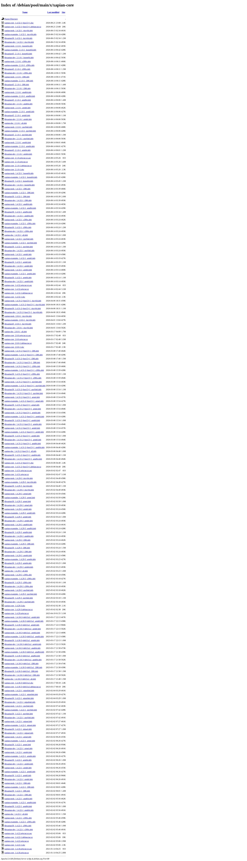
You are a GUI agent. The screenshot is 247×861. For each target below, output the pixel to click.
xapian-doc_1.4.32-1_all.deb (16, 235)
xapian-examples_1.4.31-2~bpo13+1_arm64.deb (24, 416)
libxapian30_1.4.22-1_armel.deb (18, 745)
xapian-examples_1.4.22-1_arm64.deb (20, 756)
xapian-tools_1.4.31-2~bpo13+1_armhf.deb (22, 428)
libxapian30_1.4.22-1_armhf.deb (18, 775)
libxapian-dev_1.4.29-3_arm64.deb (19, 567)
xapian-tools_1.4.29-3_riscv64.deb (19, 478)
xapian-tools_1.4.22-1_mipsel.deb (18, 721)
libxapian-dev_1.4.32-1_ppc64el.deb (19, 250)
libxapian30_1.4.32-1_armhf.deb (18, 262)
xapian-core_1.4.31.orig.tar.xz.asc (18, 470)
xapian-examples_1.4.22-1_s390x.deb (20, 822)
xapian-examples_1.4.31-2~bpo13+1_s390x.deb (24, 370)
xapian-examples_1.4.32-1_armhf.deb (20, 258)
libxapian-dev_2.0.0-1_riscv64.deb (19, 328)
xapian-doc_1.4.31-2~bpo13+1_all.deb (20, 451)
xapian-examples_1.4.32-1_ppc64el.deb (21, 243)
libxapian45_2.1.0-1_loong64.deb (18, 54)
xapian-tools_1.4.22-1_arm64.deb (18, 752)
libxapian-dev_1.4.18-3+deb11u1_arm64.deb (23, 644)
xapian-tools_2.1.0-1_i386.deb (17, 77)
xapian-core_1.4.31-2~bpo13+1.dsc (19, 463)
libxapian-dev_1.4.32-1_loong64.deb (20, 185)
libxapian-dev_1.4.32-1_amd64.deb (19, 216)
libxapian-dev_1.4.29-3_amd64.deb (19, 536)
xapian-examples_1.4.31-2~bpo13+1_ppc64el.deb (25, 386)
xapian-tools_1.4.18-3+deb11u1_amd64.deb (22, 648)
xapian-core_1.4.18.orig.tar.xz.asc (18, 849)
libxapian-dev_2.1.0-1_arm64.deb (18, 154)
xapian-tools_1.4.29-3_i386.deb (17, 540)
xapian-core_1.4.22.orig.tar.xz (17, 841)
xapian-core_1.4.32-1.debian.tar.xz (19, 293)
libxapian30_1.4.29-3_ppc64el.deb (19, 598)
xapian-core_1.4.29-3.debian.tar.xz (19, 609)
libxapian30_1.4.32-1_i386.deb (17, 196)
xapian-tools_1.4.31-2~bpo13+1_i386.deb (22, 351)
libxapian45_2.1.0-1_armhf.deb (17, 115)
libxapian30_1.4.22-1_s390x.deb (18, 826)
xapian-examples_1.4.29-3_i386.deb (19, 544)
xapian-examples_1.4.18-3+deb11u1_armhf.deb (24, 621)
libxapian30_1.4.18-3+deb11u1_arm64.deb (22, 640)
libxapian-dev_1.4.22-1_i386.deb (18, 795)
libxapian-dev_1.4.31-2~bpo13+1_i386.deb (22, 362)
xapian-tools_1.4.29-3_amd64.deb (18, 525)
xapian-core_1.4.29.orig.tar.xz (17, 613)
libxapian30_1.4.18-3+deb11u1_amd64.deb (22, 656)
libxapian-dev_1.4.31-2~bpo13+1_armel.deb (23, 409)
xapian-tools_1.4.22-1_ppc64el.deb (19, 706)
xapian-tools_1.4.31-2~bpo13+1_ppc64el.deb (23, 382)
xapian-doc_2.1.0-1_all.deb (16, 123)
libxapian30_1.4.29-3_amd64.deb (18, 532)
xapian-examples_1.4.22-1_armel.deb (20, 741)
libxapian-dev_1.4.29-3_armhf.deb (19, 521)
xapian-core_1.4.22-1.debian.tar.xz (19, 837)
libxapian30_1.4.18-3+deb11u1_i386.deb (21, 671)
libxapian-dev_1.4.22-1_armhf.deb (19, 779)
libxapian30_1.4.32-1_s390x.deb (18, 227)
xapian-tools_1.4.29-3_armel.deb (18, 494)
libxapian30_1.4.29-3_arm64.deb (18, 563)
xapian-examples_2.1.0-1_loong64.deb (20, 50)
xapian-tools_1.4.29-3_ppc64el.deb (19, 590)
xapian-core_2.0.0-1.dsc (14, 347)
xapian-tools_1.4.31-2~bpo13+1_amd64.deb (23, 443)
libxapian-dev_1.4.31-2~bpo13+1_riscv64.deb (23, 312)
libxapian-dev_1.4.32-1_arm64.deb (19, 281)
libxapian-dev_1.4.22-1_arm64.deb (19, 764)
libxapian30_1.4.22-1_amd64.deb (18, 806)
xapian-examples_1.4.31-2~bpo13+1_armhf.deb (24, 432)
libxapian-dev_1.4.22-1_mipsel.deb (19, 733)
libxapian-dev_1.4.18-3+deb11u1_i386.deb (22, 675)
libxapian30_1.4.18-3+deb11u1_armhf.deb (22, 625)
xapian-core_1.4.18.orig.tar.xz (17, 853)
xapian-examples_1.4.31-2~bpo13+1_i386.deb (24, 355)
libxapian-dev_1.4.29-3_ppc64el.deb (19, 602)
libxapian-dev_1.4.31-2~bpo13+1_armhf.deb (23, 440)
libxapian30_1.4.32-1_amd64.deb (18, 212)
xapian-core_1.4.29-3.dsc (15, 606)
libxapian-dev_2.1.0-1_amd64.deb (18, 104)
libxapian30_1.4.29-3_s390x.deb (18, 582)
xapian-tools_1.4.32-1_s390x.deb (18, 220)
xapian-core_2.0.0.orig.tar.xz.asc (18, 335)
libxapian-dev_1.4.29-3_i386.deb (18, 552)
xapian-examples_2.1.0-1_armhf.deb (19, 112)
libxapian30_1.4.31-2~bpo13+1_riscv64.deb (23, 308)
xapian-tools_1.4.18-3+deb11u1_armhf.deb (22, 617)
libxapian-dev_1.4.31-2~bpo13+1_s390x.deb (23, 378)
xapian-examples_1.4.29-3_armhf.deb (20, 513)
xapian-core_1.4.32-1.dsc (15, 297)
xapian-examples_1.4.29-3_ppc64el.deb (21, 594)
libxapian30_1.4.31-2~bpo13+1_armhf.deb (22, 436)
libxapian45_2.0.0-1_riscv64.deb (18, 324)
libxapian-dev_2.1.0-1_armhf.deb (18, 119)
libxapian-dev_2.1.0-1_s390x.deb (18, 73)
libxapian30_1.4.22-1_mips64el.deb (19, 698)
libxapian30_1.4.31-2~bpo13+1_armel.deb (22, 405)
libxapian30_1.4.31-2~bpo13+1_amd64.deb (22, 455)
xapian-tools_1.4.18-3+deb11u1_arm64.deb (22, 633)
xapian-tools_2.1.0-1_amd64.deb (18, 92)
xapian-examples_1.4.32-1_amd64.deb (20, 208)
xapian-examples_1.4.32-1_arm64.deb (20, 274)
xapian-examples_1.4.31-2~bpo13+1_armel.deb (24, 401)
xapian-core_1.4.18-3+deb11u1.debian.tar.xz (23, 687)
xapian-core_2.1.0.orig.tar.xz (16, 162)
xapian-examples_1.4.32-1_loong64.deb (21, 177)
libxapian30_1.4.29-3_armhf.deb (18, 517)
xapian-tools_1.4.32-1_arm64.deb (18, 270)
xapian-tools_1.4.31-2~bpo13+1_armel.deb (22, 397)
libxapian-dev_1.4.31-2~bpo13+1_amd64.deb (23, 459)
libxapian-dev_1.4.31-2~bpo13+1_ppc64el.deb (24, 393)
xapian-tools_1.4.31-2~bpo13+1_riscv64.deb (23, 301)
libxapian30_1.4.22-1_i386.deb (17, 791)
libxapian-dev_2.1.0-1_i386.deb (17, 88)
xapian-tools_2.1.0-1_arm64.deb (18, 142)
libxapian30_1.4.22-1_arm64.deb (18, 760)
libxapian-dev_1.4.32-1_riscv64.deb (19, 42)
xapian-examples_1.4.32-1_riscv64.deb (20, 34)
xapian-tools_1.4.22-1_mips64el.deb (19, 690)
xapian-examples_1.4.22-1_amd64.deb (20, 802)
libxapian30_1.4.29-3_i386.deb (17, 548)
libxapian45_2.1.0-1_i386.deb (17, 85)
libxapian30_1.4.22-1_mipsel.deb (18, 729)
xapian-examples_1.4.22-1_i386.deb (19, 787)
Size (63, 12)
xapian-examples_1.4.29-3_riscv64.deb (20, 482)
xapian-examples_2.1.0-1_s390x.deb (19, 65)
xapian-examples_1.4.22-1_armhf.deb (20, 772)
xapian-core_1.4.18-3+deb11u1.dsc (19, 683)
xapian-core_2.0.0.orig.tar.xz (16, 339)
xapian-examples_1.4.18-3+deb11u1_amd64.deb (24, 652)
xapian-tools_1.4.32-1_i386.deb (17, 189)
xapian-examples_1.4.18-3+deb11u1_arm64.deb (24, 636)
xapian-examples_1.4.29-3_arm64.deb (20, 559)
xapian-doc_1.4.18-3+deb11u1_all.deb (20, 679)
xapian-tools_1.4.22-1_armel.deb (18, 737)
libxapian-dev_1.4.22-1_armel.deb (18, 748)
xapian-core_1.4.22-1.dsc (15, 845)
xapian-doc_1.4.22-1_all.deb (16, 814)
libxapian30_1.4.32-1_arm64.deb (18, 277)
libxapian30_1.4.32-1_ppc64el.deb (19, 247)
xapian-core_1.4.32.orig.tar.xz (17, 289)
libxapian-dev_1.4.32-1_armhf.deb (19, 266)
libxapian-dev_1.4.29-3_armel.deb (18, 505)
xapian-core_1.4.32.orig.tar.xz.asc (18, 285)
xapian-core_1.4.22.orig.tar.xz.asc (18, 833)
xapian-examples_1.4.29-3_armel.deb (20, 498)
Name (25, 12)
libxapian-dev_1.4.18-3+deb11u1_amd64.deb (23, 660)
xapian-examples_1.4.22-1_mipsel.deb (20, 725)
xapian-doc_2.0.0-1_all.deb (16, 332)
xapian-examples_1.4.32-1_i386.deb (19, 193)
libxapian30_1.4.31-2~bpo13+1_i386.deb (21, 359)
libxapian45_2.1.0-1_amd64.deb (18, 100)
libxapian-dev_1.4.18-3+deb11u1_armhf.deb (23, 629)
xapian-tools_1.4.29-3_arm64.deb (18, 555)
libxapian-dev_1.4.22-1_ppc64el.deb (19, 718)
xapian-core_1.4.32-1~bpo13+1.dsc (19, 23)
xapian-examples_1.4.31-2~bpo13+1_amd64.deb (25, 447)
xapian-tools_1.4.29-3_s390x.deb (18, 575)
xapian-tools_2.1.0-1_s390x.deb (18, 61)
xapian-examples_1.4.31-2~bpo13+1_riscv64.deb (25, 305)
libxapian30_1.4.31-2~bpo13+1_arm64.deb (22, 420)
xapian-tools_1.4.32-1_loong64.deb (19, 173)
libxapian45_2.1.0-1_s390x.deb (17, 69)
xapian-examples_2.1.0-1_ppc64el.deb (20, 131)
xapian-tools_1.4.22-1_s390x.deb (18, 818)
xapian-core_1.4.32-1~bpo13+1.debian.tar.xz (23, 27)
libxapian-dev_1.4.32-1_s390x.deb (19, 231)
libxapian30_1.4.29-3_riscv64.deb (18, 486)
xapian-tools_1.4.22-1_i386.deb (17, 783)
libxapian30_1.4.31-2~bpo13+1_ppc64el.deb (23, 389)
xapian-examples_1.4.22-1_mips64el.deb (21, 694)
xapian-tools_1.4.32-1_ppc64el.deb (19, 239)
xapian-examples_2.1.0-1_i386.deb (19, 81)
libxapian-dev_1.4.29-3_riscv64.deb (19, 490)
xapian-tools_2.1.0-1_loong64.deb (18, 46)
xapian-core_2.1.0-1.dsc (14, 169)
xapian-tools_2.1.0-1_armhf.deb (17, 108)
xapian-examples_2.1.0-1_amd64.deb (20, 96)
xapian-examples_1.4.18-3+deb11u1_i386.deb (23, 667)
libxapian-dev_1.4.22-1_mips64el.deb (20, 702)
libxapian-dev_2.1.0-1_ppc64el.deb (19, 139)
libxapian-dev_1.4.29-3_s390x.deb (19, 586)
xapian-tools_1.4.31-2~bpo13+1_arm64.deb (22, 413)
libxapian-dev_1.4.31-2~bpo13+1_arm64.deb (23, 424)
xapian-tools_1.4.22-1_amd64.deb (18, 799)
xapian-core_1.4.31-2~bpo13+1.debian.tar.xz (23, 467)
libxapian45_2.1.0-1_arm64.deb (17, 150)
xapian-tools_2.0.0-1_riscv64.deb (18, 316)
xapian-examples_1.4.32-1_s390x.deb (20, 223)
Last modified (53, 12)
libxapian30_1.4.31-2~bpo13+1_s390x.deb (22, 374)
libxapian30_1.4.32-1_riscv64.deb (18, 38)
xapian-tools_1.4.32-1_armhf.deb (18, 254)
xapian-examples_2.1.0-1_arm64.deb (20, 146)
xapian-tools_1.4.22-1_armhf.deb (18, 768)
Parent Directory (11, 19)
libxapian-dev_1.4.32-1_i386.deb (18, 200)
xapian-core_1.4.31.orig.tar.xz (17, 474)
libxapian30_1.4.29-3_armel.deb (18, 501)
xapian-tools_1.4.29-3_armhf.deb (18, 509)
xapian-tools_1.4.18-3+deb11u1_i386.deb (21, 663)
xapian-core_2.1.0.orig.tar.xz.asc (18, 158)
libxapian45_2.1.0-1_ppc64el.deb (18, 135)
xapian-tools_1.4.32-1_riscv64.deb (19, 30)
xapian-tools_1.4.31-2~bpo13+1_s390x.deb (22, 366)
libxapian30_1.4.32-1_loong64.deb (19, 181)
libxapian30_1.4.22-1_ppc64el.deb (19, 714)
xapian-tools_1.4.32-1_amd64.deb (18, 204)
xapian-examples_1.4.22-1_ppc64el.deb (21, 710)
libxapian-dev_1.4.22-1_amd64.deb (19, 810)
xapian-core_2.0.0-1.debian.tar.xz (18, 343)
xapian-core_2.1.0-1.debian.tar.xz (18, 166)
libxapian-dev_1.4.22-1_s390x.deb (19, 829)
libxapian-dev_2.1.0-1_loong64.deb (19, 57)
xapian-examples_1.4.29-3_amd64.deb (20, 528)
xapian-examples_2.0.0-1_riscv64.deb (20, 320)
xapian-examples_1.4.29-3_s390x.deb (20, 579)
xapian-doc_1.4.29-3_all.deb (16, 571)
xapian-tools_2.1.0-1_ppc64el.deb (18, 127)
